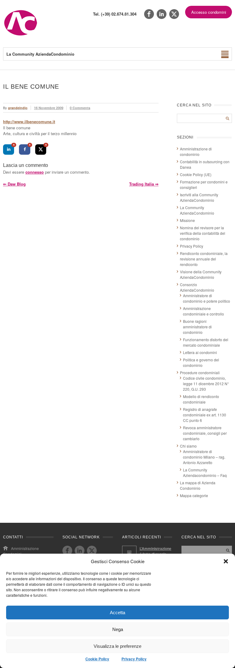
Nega (117, 629)
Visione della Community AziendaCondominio (201, 274)
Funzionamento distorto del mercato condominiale (205, 342)
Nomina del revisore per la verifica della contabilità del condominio (202, 233)
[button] (226, 561)
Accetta (117, 612)
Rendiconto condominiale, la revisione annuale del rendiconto (204, 259)
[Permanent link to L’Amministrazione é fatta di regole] (129, 553)
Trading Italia (144, 184)
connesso (34, 172)
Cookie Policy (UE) (195, 174)
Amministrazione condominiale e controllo (203, 311)
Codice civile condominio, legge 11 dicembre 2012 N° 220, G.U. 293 (206, 383)
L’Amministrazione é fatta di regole (155, 551)
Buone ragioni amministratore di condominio (197, 327)
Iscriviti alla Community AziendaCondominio (199, 197)
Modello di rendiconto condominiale (201, 399)
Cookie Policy (97, 659)
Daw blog (14, 184)
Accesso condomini (208, 12)
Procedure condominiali (200, 372)
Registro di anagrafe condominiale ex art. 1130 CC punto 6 (204, 415)
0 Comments (80, 107)
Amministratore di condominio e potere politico (206, 298)
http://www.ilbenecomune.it (29, 121)
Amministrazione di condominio (196, 151)
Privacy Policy (134, 659)
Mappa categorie (194, 495)
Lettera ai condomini (200, 352)
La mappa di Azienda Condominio (197, 485)
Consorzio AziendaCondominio (197, 287)
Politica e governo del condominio (201, 362)
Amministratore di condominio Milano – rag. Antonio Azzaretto (204, 457)
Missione (187, 220)
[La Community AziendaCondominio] (20, 35)
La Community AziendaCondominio (197, 210)
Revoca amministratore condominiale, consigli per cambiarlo (205, 433)
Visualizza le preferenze (117, 646)
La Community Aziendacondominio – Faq (205, 472)
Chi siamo (188, 445)
